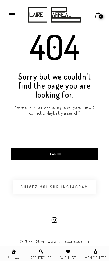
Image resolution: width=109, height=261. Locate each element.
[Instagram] (55, 220)
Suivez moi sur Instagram (54, 187)
